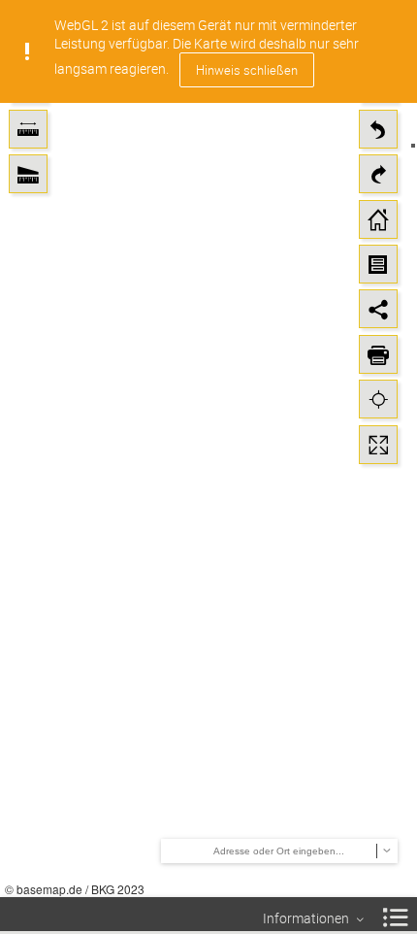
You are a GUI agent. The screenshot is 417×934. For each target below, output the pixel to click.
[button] (28, 129)
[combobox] (294, 851)
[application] (208, 448)
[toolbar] (28, 109)
